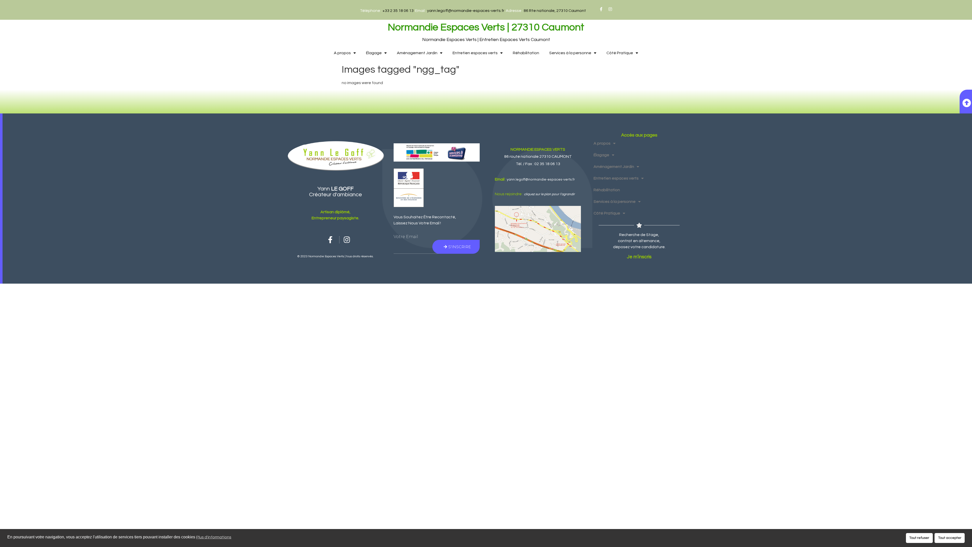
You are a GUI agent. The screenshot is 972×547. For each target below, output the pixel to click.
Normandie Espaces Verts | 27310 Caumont (486, 27)
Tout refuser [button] (919, 538)
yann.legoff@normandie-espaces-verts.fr (465, 11)
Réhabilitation (526, 53)
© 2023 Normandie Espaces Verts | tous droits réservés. (335, 256)
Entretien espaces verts (475, 53)
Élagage (374, 53)
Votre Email (406, 237)
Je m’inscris (639, 257)
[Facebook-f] (601, 9)
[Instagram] (610, 9)
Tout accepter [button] (949, 538)
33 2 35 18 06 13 (399, 11)
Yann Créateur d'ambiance (335, 192)
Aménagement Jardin (417, 53)
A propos (342, 53)
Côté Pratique (619, 53)
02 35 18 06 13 (547, 164)
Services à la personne (570, 53)
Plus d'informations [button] (213, 537)
